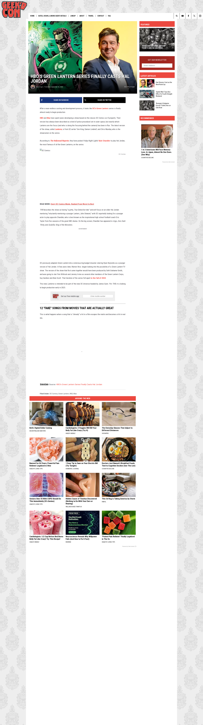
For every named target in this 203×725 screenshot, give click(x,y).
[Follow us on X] (194, 16)
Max (48, 118)
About (81, 16)
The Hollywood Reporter (59, 141)
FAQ (109, 16)
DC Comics (54, 394)
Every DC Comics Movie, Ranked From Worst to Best (72, 204)
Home (32, 16)
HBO (41, 118)
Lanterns (58, 129)
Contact (100, 16)
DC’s (94, 108)
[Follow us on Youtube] (182, 16)
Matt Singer (39, 87)
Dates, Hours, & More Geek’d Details (52, 16)
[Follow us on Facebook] (188, 16)
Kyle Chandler (104, 141)
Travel (91, 16)
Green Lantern (102, 108)
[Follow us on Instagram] (200, 16)
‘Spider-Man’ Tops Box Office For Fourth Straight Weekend (164, 94)
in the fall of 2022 (98, 278)
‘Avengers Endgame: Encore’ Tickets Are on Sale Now (154, 47)
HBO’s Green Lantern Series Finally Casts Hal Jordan (79, 384)
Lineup (73, 16)
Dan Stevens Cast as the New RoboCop (164, 83)
